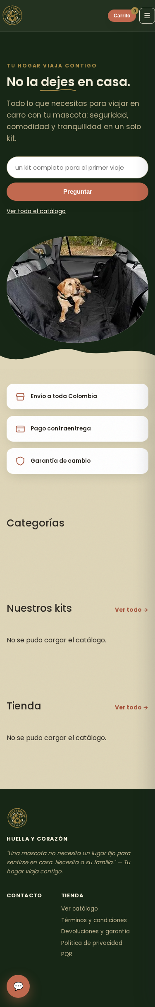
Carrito (125, 14)
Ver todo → (131, 610)
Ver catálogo (79, 909)
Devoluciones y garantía (95, 931)
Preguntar (77, 191)
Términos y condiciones (94, 920)
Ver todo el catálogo (36, 211)
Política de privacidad (91, 943)
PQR (66, 954)
